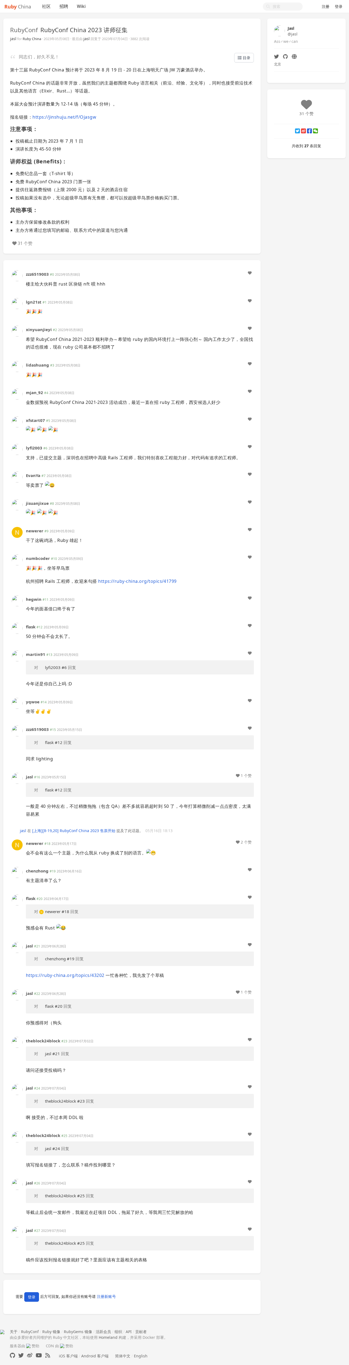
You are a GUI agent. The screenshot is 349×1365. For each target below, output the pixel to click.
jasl (13, 38)
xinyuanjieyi (39, 329)
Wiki (81, 6)
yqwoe (33, 701)
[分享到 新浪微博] (303, 130)
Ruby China (32, 38)
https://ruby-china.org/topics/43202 (65, 975)
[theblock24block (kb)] (17, 1041)
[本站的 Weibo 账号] (29, 1355)
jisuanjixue (37, 503)
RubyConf (24, 30)
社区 (46, 6)
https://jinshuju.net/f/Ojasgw (64, 117)
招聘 (63, 6)
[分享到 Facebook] (309, 130)
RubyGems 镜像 (78, 1331)
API (129, 1331)
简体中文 (122, 1355)
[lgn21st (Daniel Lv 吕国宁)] (17, 303)
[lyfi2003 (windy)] (17, 449)
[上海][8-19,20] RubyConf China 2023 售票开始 (73, 830)
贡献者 (141, 1331)
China (17, 6)
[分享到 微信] (315, 130)
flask (30, 626)
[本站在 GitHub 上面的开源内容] (12, 1355)
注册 (325, 6)
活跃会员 (103, 1331)
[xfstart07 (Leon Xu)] (17, 421)
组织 (118, 1331)
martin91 (35, 654)
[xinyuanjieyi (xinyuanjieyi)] (17, 330)
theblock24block (43, 1040)
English (141, 1355)
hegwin (33, 599)
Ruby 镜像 (51, 1331)
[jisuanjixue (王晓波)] (17, 504)
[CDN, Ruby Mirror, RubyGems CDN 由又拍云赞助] (62, 1346)
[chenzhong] (17, 872)
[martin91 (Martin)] (17, 655)
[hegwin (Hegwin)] (17, 600)
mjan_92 (34, 392)
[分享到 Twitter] (297, 130)
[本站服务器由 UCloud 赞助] (28, 1345)
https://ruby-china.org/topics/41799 (137, 581)
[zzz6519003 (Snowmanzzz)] (17, 275)
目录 (246, 57)
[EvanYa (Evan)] (17, 476)
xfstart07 (35, 420)
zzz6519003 (37, 274)
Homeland (108, 1337)
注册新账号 (106, 1296)
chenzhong (37, 871)
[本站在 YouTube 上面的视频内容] (39, 1355)
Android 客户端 (95, 1355)
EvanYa (33, 475)
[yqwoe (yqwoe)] (17, 703)
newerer (34, 530)
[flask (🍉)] (17, 628)
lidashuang (37, 365)
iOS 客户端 (68, 1355)
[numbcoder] (17, 559)
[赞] (250, 273)
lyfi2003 (34, 448)
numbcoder (38, 558)
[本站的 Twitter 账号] (21, 1355)
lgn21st (33, 302)
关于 (13, 1331)
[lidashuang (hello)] (17, 366)
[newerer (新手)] (17, 532)
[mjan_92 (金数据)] (17, 393)
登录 (338, 6)
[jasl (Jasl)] (17, 778)
